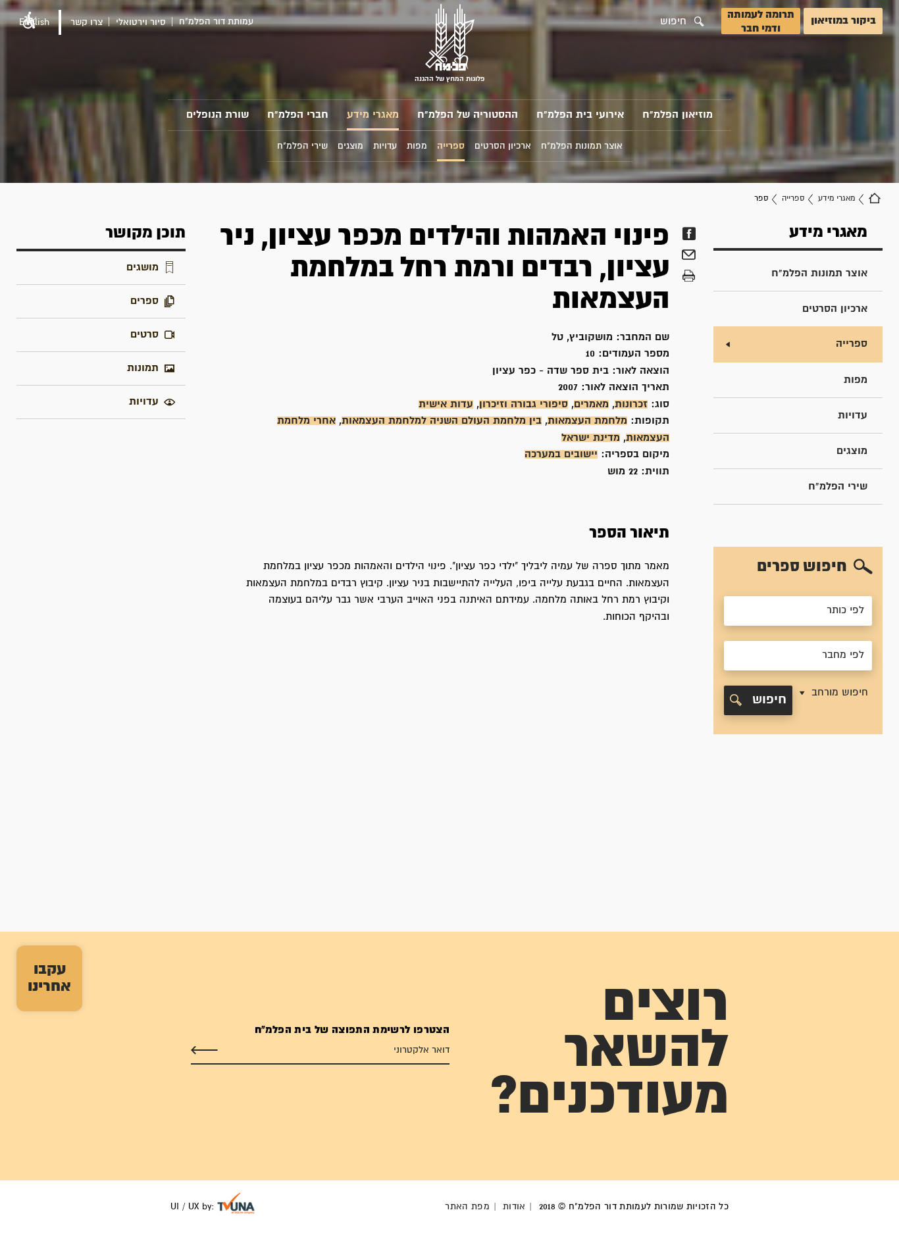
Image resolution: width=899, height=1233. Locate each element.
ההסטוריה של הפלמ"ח (467, 115)
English (34, 22)
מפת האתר (467, 1207)
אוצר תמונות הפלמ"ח (819, 273)
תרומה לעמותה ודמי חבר (760, 22)
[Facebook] (689, 233)
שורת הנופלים (217, 115)
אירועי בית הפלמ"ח (580, 115)
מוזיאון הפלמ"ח (677, 115)
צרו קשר (86, 22)
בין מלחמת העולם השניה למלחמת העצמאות (442, 420)
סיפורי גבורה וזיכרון (523, 404)
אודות (514, 1207)
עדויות (852, 415)
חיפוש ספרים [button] (802, 566)
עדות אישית (446, 404)
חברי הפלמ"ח (297, 115)
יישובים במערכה (561, 454)
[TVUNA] (236, 1203)
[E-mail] (689, 256)
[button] (832, 700)
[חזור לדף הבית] (875, 198)
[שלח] (204, 1051)
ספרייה (793, 198)
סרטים (144, 334)
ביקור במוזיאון (843, 20)
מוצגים (851, 451)
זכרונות (631, 404)
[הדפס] (689, 276)
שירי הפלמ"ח (837, 486)
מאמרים (591, 404)
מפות (855, 380)
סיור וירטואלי (141, 22)
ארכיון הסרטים (834, 309)
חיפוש (767, 699)
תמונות (143, 368)
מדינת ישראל (590, 438)
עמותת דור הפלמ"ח (216, 22)
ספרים (144, 301)
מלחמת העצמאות (587, 420)
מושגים (142, 267)
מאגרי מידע (373, 115)
